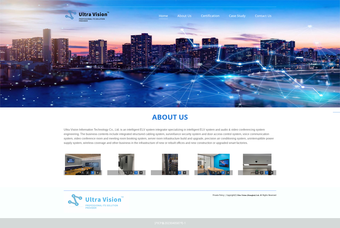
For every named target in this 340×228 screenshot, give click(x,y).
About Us (184, 16)
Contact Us (263, 16)
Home (163, 16)
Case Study (237, 16)
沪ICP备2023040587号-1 (170, 223)
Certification (210, 16)
